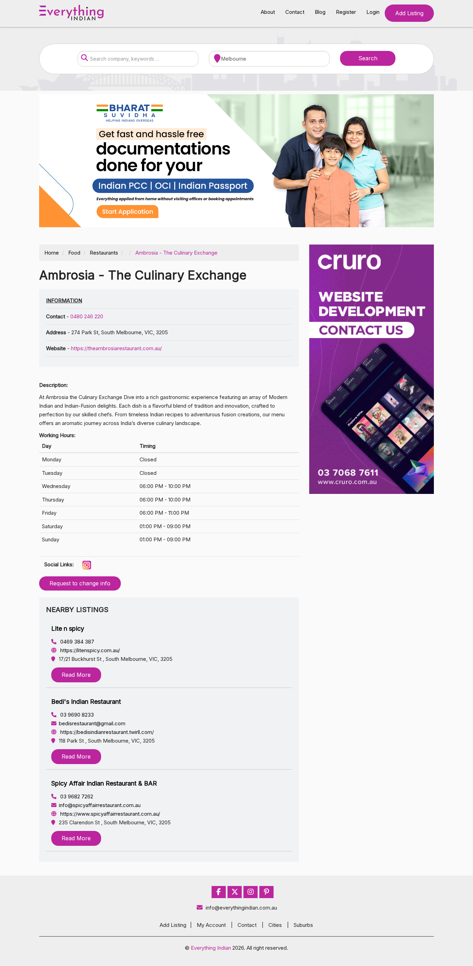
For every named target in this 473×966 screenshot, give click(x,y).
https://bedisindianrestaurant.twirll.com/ (106, 732)
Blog (320, 12)
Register (346, 12)
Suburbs (303, 925)
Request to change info (80, 583)
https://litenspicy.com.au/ (89, 650)
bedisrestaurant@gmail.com (92, 723)
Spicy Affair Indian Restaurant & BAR (104, 783)
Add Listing (409, 13)
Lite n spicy (67, 628)
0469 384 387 (76, 641)
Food (74, 252)
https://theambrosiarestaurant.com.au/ (116, 348)
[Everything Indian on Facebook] (218, 892)
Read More (76, 674)
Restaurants (104, 252)
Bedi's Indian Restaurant (86, 701)
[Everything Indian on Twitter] (234, 892)
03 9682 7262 (76, 796)
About (268, 12)
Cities (275, 925)
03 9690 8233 (76, 714)
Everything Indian (211, 948)
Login (373, 12)
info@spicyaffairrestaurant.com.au (100, 805)
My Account (211, 925)
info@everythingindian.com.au (241, 907)
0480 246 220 (86, 316)
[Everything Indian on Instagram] (251, 892)
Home (51, 252)
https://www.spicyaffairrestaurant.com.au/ (109, 813)
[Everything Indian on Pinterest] (266, 892)
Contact (294, 12)
